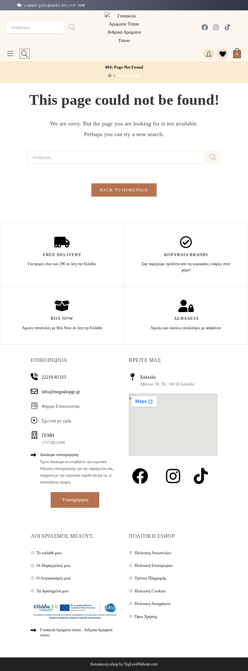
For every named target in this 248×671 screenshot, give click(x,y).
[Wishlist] (220, 54)
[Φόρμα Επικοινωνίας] (34, 405)
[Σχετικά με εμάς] (34, 420)
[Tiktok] (199, 476)
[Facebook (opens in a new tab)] (205, 27)
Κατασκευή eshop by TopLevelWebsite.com (124, 664)
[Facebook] (140, 476)
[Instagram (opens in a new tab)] (216, 27)
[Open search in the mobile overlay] (43, 27)
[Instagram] (173, 476)
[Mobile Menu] (10, 54)
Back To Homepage (124, 190)
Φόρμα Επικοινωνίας (61, 406)
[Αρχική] (109, 75)
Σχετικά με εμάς (57, 420)
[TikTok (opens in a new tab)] (226, 27)
